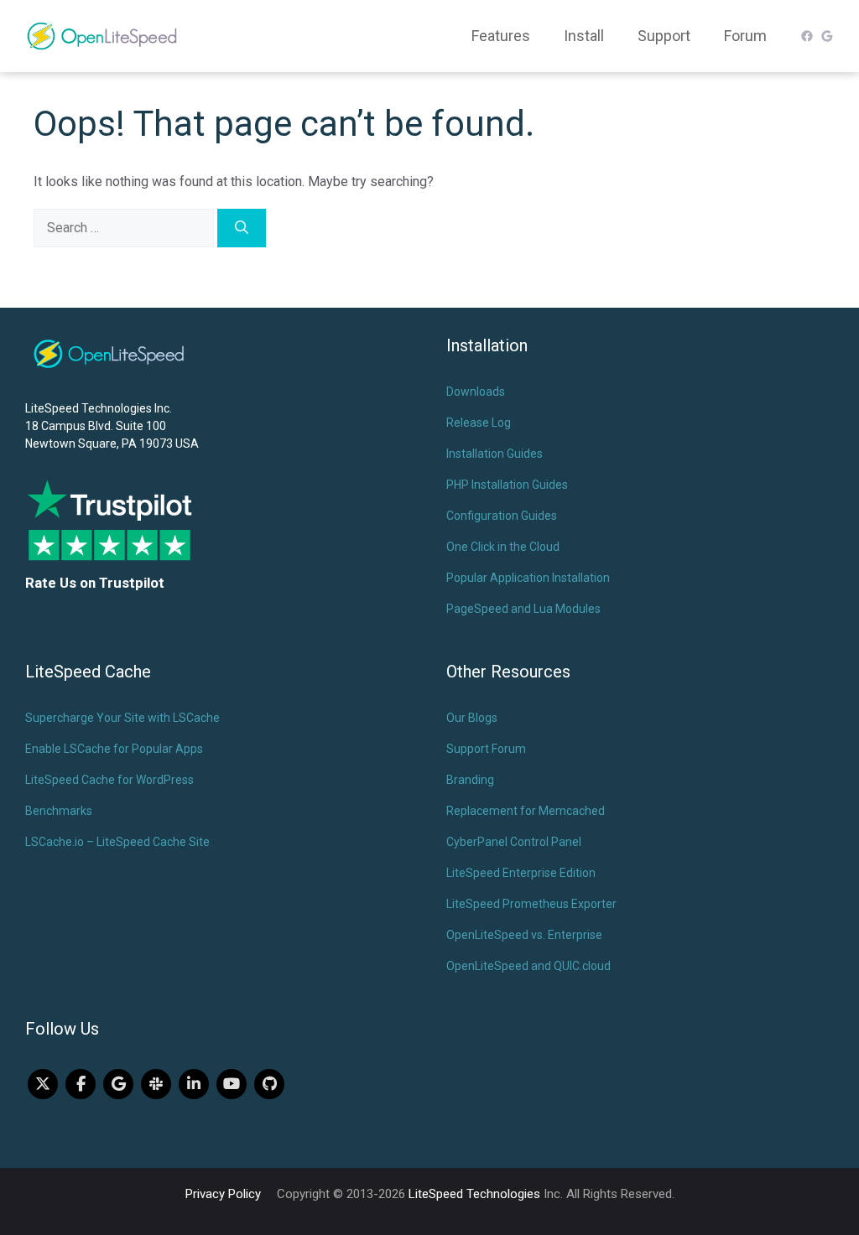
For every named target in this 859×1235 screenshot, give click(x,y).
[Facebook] (80, 1084)
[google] (118, 1084)
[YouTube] (231, 1084)
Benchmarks (58, 810)
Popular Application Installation (528, 577)
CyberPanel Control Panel (513, 841)
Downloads (475, 391)
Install (584, 35)
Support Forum (486, 748)
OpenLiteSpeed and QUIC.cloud (528, 966)
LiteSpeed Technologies (474, 1193)
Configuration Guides (501, 515)
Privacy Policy (223, 1193)
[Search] (241, 228)
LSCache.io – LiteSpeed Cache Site (117, 841)
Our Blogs (471, 717)
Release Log (478, 422)
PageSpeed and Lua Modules (523, 608)
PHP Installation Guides (507, 484)
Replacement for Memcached (525, 810)
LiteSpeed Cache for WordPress (109, 779)
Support (664, 35)
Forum (745, 35)
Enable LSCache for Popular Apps (114, 748)
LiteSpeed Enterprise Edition (521, 873)
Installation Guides (494, 453)
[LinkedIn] (194, 1084)
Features (500, 35)
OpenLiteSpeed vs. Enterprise (524, 935)
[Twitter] (43, 1084)
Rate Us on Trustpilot (94, 582)
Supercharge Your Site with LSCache (122, 717)
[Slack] (156, 1084)
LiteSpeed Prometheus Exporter (531, 904)
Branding (470, 779)
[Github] (269, 1084)
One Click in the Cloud (503, 546)
